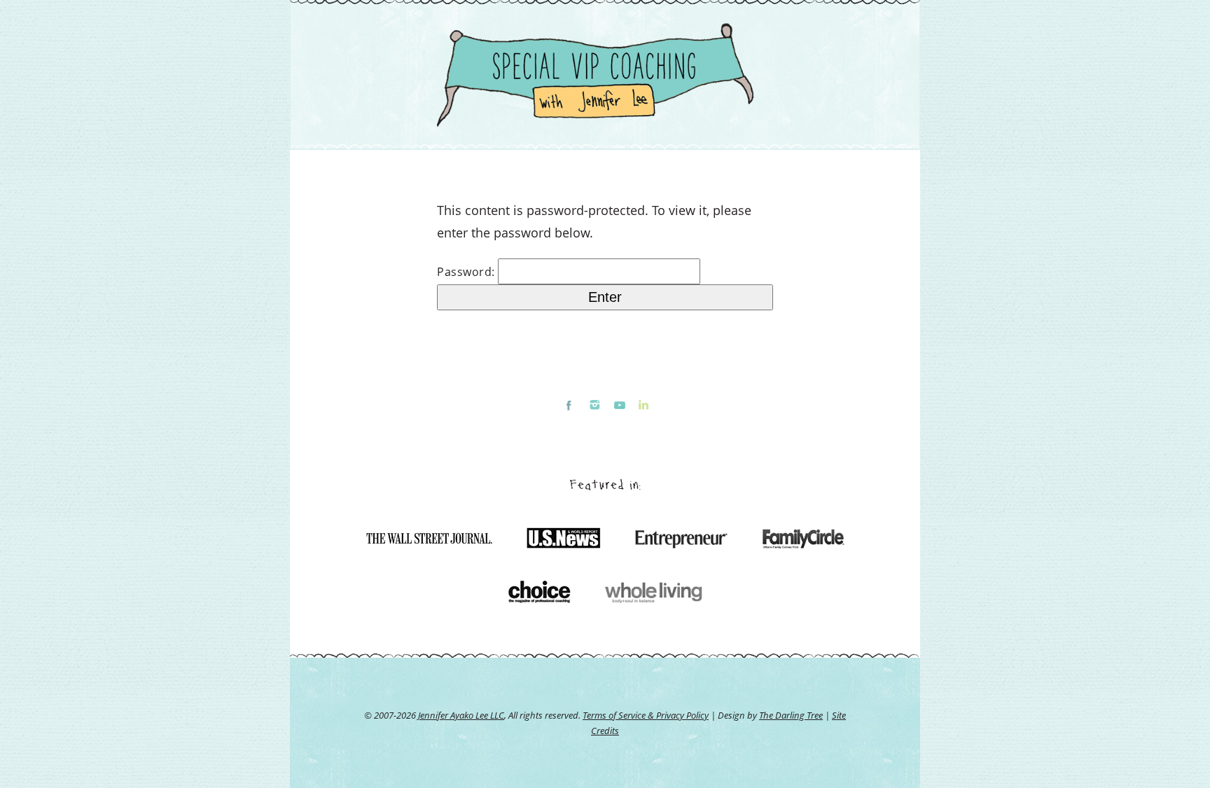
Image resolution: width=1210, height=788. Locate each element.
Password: (467, 271)
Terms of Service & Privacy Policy (646, 715)
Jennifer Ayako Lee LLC (461, 715)
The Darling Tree (791, 715)
